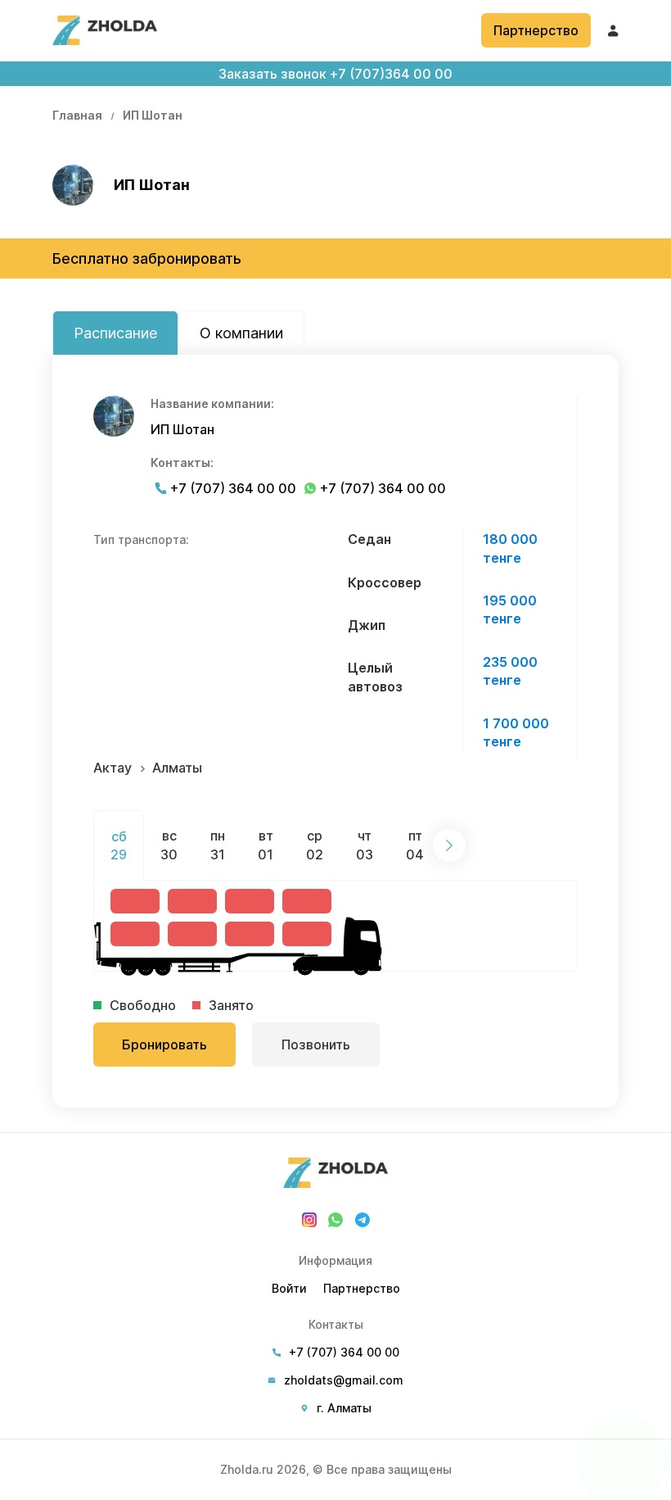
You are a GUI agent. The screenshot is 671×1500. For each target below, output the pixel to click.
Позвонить (315, 1044)
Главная (77, 115)
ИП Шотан (152, 115)
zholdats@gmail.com (343, 1380)
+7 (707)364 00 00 (335, 74)
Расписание (115, 333)
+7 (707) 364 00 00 (233, 488)
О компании (241, 333)
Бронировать (164, 1044)
